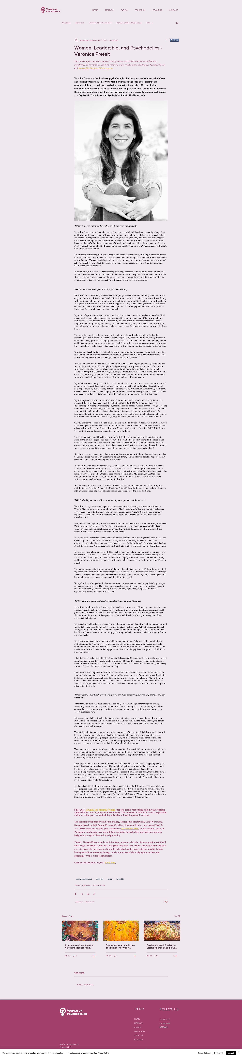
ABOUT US (138, 1035)
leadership (120, 879)
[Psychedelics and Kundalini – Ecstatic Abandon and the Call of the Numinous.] (162, 931)
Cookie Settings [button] (204, 1053)
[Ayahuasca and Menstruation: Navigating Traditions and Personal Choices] (80, 931)
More (148, 23)
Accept (231, 1053)
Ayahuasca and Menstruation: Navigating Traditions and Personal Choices (79, 946)
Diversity (78, 885)
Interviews (87, 885)
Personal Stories (99, 885)
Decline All (218, 1053)
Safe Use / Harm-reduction (100, 23)
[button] (177, 23)
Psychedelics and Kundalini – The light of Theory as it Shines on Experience (120, 946)
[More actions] (166, 40)
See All (177, 916)
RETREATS (138, 1023)
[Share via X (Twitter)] (82, 894)
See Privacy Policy (101, 1053)
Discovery (80, 23)
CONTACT (138, 1040)
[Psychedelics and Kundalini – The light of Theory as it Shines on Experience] (121, 931)
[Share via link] (94, 894)
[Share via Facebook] (75, 894)
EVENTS (137, 1027)
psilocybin (99, 879)
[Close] (238, 1053)
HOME (137, 1019)
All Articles (66, 23)
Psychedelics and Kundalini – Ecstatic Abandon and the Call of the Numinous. (161, 946)
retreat (110, 879)
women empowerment (84, 879)
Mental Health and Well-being (128, 23)
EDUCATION (139, 1031)
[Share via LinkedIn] (88, 894)
